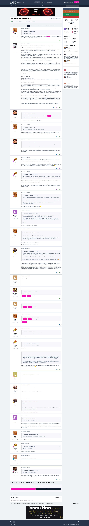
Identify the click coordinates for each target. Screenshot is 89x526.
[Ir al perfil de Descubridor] (15, 212)
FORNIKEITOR (76, 32)
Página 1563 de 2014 (51, 482)
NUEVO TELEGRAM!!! (68, 14)
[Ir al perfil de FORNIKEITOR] (72, 32)
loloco (15, 378)
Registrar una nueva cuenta (23, 488)
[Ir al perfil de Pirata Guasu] (15, 159)
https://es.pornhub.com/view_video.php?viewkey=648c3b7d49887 (32, 391)
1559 (19, 482)
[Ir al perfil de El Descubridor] (15, 469)
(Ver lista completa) (58, 497)
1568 (40, 482)
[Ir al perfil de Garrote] (15, 457)
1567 (38, 482)
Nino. (17, 500)
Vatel (14, 21)
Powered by (74, 524)
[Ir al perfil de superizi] (65, 29)
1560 (21, 482)
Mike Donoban (21, 500)
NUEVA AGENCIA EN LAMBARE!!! (70, 11)
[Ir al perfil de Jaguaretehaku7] (15, 290)
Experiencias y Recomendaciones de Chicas (29, 21)
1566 (35, 482)
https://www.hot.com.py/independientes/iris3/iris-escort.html (31, 47)
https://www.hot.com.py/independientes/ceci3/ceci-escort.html (33, 79)
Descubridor (34, 174)
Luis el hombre (15, 48)
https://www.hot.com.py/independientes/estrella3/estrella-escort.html (36, 84)
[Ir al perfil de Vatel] (11, 21)
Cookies (15, 524)
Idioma (11, 524)
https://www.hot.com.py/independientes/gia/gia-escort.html (33, 91)
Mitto (15, 33)
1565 (33, 482)
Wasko (29, 500)
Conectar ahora (48, 488)
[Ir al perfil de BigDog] (15, 250)
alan (33, 31)
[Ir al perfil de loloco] (15, 374)
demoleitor (15, 281)
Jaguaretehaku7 (15, 293)
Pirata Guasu (15, 162)
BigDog (15, 253)
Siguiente (43, 482)
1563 (28, 482)
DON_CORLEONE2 (13, 500)
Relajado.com (15, 390)
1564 (31, 482)
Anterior (13, 482)
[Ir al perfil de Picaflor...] (65, 32)
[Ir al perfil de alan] (15, 112)
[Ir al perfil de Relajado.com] (15, 387)
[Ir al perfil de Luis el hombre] (15, 45)
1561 (23, 482)
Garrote (15, 460)
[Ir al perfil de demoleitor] (15, 277)
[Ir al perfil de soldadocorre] (72, 29)
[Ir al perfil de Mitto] (15, 30)
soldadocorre (76, 28)
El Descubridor (15, 472)
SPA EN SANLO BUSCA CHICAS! (69, 9)
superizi (67, 28)
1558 (16, 482)
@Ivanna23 (48, 36)
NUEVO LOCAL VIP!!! (68, 16)
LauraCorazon (26, 500)
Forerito (32, 500)
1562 (26, 482)
